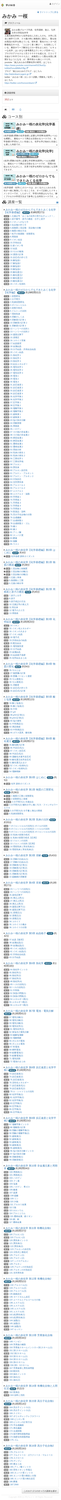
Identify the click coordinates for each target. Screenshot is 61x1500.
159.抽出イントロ (17, 1374)
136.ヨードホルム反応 (19, 1297)
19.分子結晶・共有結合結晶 (23, 349)
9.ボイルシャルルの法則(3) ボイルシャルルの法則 (32, 832)
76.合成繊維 (15, 517)
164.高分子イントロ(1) (19, 1407)
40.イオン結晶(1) (18, 948)
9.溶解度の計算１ (18, 320)
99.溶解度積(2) (16, 1160)
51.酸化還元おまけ (18, 762)
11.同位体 (13, 607)
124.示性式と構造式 (18, 1252)
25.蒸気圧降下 (16, 895)
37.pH (13, 712)
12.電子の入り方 (17, 610)
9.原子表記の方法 (17, 601)
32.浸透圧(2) (15, 915)
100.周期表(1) (15, 1172)
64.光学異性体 (16, 482)
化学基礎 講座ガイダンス (22, 556)
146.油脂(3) (15, 1326)
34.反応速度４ (16, 393)
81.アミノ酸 (15, 532)
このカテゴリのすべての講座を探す (40, 1491)
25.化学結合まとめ (18, 658)
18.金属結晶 (15, 346)
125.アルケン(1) (16, 1255)
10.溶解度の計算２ (19, 323)
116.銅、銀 (14, 1219)
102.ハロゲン (15, 1178)
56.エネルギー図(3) (19, 1005)
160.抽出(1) (14, 1377)
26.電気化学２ (16, 370)
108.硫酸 (14, 1195)
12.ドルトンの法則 (19, 840)
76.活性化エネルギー (19, 1082)
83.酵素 (13, 538)
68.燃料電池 (14, 1049)
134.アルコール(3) (17, 1291)
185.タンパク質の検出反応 (22, 1478)
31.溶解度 (14, 685)
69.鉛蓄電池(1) (16, 1052)
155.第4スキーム (17, 1362)
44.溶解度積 (15, 423)
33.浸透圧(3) (15, 918)
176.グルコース (16, 1452)
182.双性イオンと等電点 (20, 1470)
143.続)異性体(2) (17, 1317)
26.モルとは (14, 670)
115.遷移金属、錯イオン (21, 1216)
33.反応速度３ (16, 390)
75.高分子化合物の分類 (21, 514)
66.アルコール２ (17, 488)
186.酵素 (13, 1481)
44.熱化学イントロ (19, 969)
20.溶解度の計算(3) (18, 871)
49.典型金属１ (16, 438)
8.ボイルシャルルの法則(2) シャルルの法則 (29, 829)
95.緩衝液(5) (16, 1148)
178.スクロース (16, 1458)
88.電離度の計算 (17, 1127)
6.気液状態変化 (16, 813)
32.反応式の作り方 (19, 688)
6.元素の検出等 (16, 583)
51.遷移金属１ (16, 444)
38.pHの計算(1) (17, 715)
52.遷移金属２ (16, 446)
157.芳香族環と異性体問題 (21, 1368)
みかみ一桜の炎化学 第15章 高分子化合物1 (29, 1401)
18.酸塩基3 (15, 266)
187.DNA (14, 1484)
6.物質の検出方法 (18, 231)
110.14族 (14, 1201)
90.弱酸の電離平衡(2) (19, 1133)
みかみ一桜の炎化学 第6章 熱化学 (24, 963)
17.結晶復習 (15, 343)
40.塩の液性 (15, 721)
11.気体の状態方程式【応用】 (24, 837)
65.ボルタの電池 (17, 1041)
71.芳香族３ (15, 503)
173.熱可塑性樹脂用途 (19, 1434)
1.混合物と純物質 (19, 568)
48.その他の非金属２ (20, 435)
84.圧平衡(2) (15, 1106)
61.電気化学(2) (17, 1029)
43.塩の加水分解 (17, 420)
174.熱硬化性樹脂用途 (19, 1437)
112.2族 (12, 1207)
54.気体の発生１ (17, 452)
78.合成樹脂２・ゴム (20, 523)
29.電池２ (14, 379)
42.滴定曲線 (14, 727)
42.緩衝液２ (15, 417)
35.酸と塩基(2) (17, 706)
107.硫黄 (13, 1192)
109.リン (14, 1198)
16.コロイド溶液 (17, 340)
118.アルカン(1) (16, 1234)
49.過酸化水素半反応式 (20, 756)
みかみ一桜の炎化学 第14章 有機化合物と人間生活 (30, 1387)
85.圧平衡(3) (15, 1109)
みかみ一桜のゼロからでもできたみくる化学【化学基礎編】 (30, 211)
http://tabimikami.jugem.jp (17, 74)
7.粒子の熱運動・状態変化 (22, 234)
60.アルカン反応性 (19, 470)
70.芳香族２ (15, 500)
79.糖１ (13, 526)
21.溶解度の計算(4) (18, 874)
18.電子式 (14, 637)
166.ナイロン (15, 1413)
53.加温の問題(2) (18, 996)
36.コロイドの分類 (18, 927)
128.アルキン (15, 1264)
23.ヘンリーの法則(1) (20, 889)
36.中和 (13, 709)
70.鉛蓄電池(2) (16, 1055)
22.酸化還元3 (16, 278)
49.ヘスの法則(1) (18, 984)
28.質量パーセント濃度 (21, 676)
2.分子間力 (15, 299)
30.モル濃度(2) (16, 682)
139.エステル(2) (16, 1305)
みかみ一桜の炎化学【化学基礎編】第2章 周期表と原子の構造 (29, 590)
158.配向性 (14, 1371)
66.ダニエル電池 (17, 1044)
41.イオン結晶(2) (18, 951)
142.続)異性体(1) (17, 1314)
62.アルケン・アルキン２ (22, 476)
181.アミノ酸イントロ (20, 1467)
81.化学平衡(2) (17, 1097)
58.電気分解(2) (16, 1020)
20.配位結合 (15, 643)
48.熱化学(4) (16, 981)
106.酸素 (13, 1190)
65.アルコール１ (17, 485)
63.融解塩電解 (16, 1035)
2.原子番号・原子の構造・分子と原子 (27, 219)
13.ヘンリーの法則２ (20, 331)
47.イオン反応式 (17, 751)
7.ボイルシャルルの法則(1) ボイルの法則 (28, 826)
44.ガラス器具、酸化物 (21, 732)
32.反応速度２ (16, 387)
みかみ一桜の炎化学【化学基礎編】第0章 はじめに (29, 551)
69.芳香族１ (15, 497)
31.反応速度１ (16, 384)
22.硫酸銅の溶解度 (18, 877)
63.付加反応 (15, 479)
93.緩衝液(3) (15, 1142)
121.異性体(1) (15, 1243)
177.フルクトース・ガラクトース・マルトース (31, 1455)
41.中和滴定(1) (16, 724)
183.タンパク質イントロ (21, 1473)
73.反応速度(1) (16, 1074)
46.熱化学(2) (15, 975)
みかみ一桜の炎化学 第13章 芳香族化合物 (28, 1335)
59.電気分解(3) (16, 1023)
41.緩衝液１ (15, 414)
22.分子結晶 (15, 649)
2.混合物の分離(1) (19, 571)
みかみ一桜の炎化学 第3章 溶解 (23, 855)
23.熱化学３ (15, 361)
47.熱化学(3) (15, 978)
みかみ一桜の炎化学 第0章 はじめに (25, 777)
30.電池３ (14, 382)
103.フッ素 (14, 1181)
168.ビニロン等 (17, 1419)
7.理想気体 (15, 314)
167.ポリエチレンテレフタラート (24, 1416)
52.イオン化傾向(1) (19, 765)
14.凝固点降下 (16, 334)
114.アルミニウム (17, 1213)
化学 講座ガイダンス (20, 783)
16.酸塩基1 (15, 260)
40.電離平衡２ (16, 411)
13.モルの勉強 (16, 251)
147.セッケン (16, 1329)
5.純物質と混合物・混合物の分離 (25, 228)
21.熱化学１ (15, 355)
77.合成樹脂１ (16, 520)
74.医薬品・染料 (17, 511)
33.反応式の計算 (17, 691)
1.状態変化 (15, 296)
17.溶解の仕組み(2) (19, 862)
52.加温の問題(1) (18, 993)
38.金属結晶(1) (16, 942)
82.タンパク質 (16, 535)
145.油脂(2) (14, 1323)
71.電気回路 (14, 1058)
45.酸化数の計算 (17, 745)
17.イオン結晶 (16, 634)
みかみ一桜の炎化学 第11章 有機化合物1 (28, 1228)
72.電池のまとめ (17, 1061)
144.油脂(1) (14, 1320)
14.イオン (14, 625)
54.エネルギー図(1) (19, 999)
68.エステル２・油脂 (20, 494)
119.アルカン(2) (17, 1237)
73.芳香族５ (15, 508)
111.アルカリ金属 (18, 1204)
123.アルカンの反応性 (20, 1249)
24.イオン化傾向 (17, 284)
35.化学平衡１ (16, 396)
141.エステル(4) (16, 1311)
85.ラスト (14, 544)
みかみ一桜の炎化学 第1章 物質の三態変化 (29, 789)
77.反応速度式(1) (17, 1085)
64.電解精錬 (15, 1038)
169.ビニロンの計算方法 (20, 1422)
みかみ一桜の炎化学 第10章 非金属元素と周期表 (30, 1167)
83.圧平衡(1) (16, 1103)
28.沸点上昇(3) (16, 904)
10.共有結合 (15, 242)
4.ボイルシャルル (18, 305)
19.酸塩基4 (15, 269)
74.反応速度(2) (16, 1076)
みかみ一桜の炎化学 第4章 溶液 (23, 882)
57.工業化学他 (16, 461)
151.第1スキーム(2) (18, 1350)
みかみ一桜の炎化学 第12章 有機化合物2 (28, 1278)
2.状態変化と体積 (19, 799)
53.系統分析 (15, 449)
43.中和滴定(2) (17, 729)
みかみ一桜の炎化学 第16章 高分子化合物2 (29, 1445)
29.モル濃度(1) (16, 679)
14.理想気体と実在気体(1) (22, 846)
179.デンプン (15, 1461)
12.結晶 (13, 248)
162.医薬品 (14, 1392)
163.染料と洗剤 (17, 1395)
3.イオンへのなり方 (19, 222)
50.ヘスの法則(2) (17, 987)
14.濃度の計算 (16, 254)
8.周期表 (14, 236)
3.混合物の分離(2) (19, 574)
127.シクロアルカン (19, 1261)
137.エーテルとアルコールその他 (24, 1300)
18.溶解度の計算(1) (18, 865)
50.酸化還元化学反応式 (20, 759)
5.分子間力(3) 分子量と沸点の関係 (26, 810)
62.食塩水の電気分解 (19, 1032)
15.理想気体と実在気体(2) (21, 849)
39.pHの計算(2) (16, 718)
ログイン (55, 4)
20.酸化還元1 (16, 272)
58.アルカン (15, 464)
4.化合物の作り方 (18, 225)
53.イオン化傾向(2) (18, 768)
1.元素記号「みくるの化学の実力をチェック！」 (32, 216)
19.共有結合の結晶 (18, 640)
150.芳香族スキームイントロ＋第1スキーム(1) (30, 1347)
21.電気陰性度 (16, 646)
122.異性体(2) (16, 1246)
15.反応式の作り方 (19, 257)
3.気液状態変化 (17, 302)
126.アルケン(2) (16, 1258)
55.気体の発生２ (17, 455)
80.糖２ (13, 529)
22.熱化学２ (15, 358)
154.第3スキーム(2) (18, 1359)
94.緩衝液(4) (15, 1145)
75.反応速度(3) (17, 1079)
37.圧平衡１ (15, 402)
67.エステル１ (16, 491)
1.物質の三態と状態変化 (22, 796)
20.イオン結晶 (16, 352)
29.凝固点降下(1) (17, 907)
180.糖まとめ (15, 1464)
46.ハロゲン (15, 429)
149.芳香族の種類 (17, 1344)
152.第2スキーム (18, 1353)
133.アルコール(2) (17, 1288)
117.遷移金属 (15, 1222)
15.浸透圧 (14, 337)
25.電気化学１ (16, 367)
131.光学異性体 (16, 1273)
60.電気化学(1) (16, 1026)
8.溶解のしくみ (17, 317)
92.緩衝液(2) (15, 1139)
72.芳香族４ (15, 505)
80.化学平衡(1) (16, 1094)
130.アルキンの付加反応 (20, 1270)
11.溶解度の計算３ (17, 325)
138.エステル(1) (16, 1303)
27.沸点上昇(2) (17, 901)
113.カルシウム (16, 1210)
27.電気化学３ (16, 373)
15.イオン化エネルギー (20, 628)
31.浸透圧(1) (16, 912)
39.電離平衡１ (16, 408)
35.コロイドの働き (18, 924)
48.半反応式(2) (16, 754)
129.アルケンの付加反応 (21, 1267)
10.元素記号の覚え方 (19, 604)
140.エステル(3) (17, 1308)
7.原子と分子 (15, 595)
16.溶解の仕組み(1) (19, 859)
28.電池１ (14, 376)
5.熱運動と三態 (16, 580)
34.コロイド (14, 921)
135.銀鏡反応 (15, 1294)
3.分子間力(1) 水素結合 (23, 802)
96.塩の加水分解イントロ (22, 1151)
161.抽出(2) (14, 1380)
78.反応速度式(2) (17, 1088)
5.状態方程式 (16, 308)
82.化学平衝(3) (16, 1100)
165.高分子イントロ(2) (19, 1410)
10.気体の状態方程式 (20, 835)
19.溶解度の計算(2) (18, 868)
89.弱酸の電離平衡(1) (19, 1130)
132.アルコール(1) (18, 1285)
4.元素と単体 (15, 577)
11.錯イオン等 (16, 245)
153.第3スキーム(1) (18, 1356)
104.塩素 (13, 1184)
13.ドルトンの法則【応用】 (23, 843)
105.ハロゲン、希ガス (19, 1187)
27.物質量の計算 (17, 673)
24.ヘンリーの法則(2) (20, 892)
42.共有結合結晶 (17, 954)
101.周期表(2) (15, 1175)
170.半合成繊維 (16, 1425)
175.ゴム (14, 1440)
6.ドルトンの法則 (18, 311)
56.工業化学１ (16, 458)
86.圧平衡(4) (16, 1112)
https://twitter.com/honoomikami (19, 83)
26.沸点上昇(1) (17, 898)
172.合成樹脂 (15, 1431)
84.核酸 (13, 541)
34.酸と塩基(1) (16, 703)
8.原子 (12, 598)
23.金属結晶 (14, 652)
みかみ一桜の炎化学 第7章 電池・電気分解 (29, 1011)
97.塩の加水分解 (17, 1154)
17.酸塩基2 (15, 263)
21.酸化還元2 (16, 275)
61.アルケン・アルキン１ (22, 473)
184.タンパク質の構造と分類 (22, 1475)
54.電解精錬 (14, 771)
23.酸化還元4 (16, 281)
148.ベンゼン (15, 1341)
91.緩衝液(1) (15, 1136)
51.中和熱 (14, 990)
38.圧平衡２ (15, 405)
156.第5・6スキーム (19, 1365)
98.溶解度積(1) (16, 1157)
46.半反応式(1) (17, 748)
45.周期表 (14, 426)
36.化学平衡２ (16, 399)
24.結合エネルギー (19, 364)
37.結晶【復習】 (17, 939)
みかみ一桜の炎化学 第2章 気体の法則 (27, 819)
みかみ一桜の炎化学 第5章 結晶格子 (25, 933)
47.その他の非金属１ (20, 432)
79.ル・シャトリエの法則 (22, 1091)
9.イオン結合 (16, 239)
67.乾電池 (14, 1047)
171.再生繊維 (15, 1428)
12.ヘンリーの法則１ (20, 328)
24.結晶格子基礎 (17, 655)
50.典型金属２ (16, 441)
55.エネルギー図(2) (18, 1002)
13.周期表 (13, 613)
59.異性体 (14, 467)
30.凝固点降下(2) (17, 909)
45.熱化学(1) (15, 972)
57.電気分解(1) (16, 1017)
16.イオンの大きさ (18, 631)
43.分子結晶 (14, 957)
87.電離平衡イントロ (19, 1124)
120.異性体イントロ (18, 1240)
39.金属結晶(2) (17, 945)
